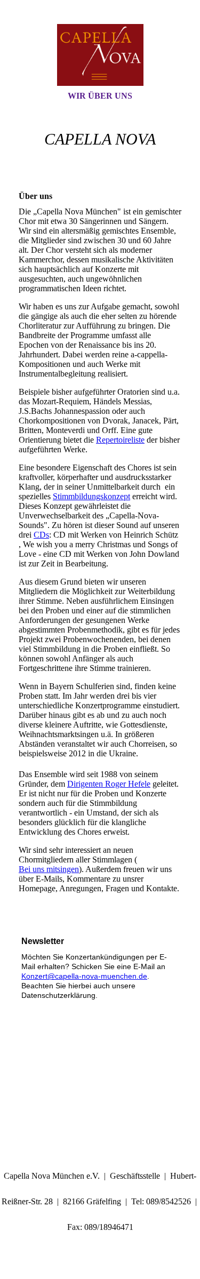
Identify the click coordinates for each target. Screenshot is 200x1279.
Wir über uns (100, 95)
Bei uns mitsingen (49, 869)
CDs (41, 534)
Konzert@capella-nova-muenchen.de (84, 976)
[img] (100, 55)
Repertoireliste (120, 439)
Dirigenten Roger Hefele (108, 783)
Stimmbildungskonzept (91, 496)
